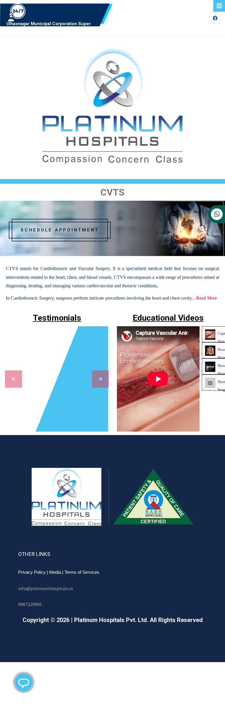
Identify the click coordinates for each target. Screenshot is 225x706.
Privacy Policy (32, 572)
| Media (54, 572)
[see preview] (13, 379)
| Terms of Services (80, 572)
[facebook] (215, 18)
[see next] (100, 379)
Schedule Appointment (60, 230)
